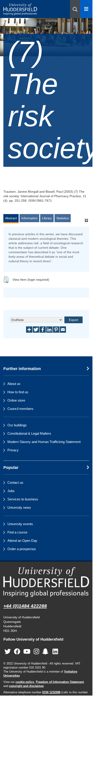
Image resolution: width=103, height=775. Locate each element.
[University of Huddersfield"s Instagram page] (36, 651)
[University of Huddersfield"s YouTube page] (27, 651)
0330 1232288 (51, 692)
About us (13, 384)
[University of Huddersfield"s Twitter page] (7, 651)
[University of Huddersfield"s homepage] (46, 582)
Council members (20, 409)
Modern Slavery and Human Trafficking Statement (44, 442)
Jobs (11, 491)
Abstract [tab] (11, 218)
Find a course (17, 532)
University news (19, 507)
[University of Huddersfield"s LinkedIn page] (55, 651)
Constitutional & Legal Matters (29, 433)
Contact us (15, 482)
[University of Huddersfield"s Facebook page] (17, 651)
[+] (86, 220)
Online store (16, 400)
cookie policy (24, 682)
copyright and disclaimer (26, 686)
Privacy (13, 450)
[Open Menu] (86, 9)
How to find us (17, 392)
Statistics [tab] (62, 218)
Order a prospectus (21, 549)
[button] (75, 9)
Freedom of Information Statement (60, 682)
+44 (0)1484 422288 (25, 605)
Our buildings (17, 425)
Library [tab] (47, 218)
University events (20, 524)
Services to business (22, 499)
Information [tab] (29, 218)
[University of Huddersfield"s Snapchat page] (46, 651)
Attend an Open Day (22, 540)
